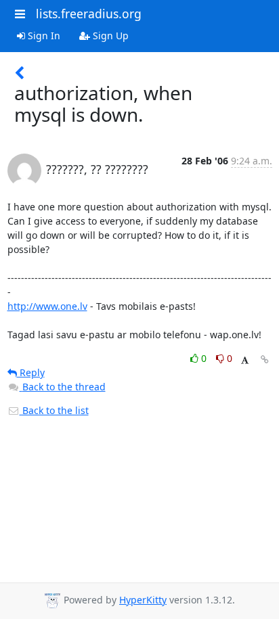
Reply (31, 372)
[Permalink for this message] (264, 359)
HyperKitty (143, 599)
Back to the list (54, 410)
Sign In (42, 35)
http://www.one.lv (47, 306)
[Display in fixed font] (245, 360)
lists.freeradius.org (89, 13)
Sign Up (109, 35)
